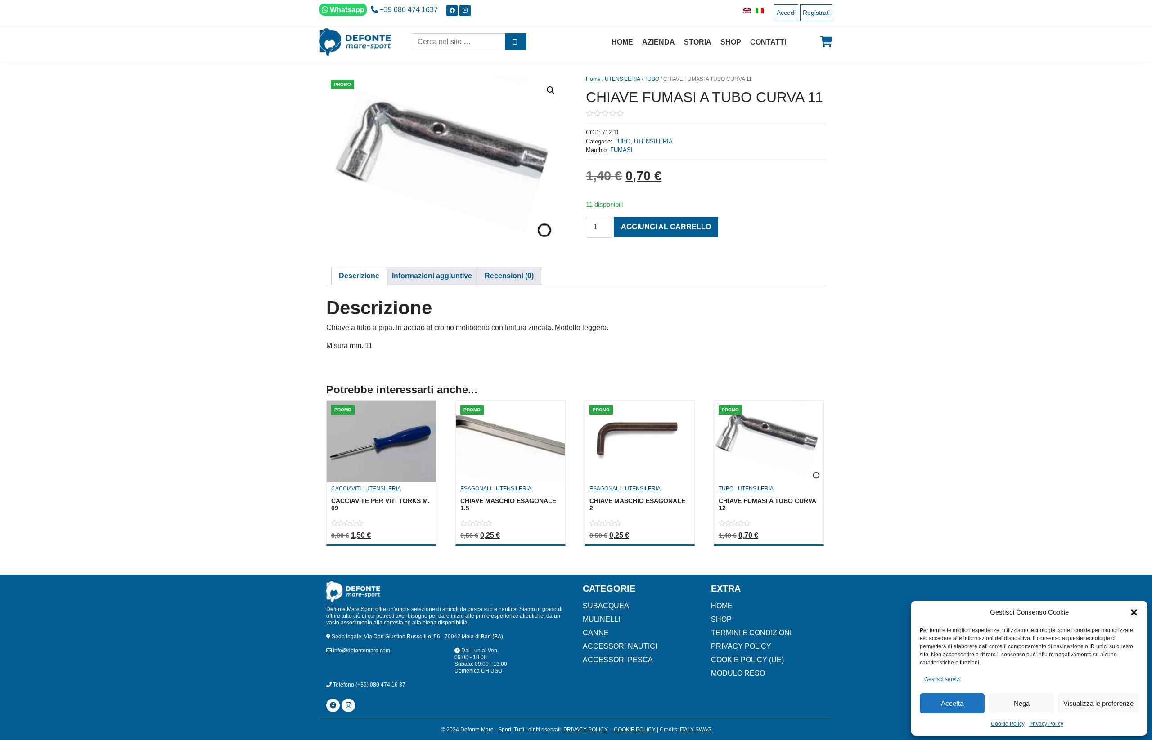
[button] (1134, 612)
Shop (730, 42)
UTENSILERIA (622, 79)
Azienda (658, 42)
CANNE (596, 633)
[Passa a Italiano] (757, 10)
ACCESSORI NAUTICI (620, 646)
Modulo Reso (738, 673)
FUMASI (621, 150)
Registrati (816, 12)
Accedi (786, 12)
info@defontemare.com (361, 650)
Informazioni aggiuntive (432, 276)
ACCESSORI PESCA (618, 660)
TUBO (651, 79)
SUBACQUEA (606, 606)
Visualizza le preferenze (1098, 703)
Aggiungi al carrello (666, 227)
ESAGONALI (475, 489)
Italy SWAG (695, 730)
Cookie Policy (1008, 724)
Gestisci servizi (942, 679)
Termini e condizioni (751, 633)
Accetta (952, 703)
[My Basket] (826, 41)
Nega (1022, 703)
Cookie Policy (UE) (747, 660)
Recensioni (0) (509, 276)
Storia (697, 42)
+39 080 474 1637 (408, 9)
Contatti (768, 42)
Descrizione (359, 276)
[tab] (359, 276)
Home (622, 42)
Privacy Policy (1046, 724)
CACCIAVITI (346, 489)
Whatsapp (346, 9)
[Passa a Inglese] (744, 10)
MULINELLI (601, 619)
